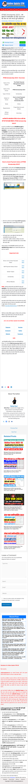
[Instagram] (9, 421)
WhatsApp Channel (8, 42)
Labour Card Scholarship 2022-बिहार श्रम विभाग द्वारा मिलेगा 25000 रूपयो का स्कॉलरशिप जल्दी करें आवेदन (13, 547)
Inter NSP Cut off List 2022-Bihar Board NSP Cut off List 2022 (12, 471)
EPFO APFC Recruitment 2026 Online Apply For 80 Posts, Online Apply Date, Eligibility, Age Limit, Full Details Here (14, 646)
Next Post (14, 432)
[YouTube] (12, 421)
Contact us (23, 779)
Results (16, 9)
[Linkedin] (11, 387)
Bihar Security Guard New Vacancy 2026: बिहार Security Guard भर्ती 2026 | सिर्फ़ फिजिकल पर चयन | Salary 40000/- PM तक (13, 641)
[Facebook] (2, 387)
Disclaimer (5, 779)
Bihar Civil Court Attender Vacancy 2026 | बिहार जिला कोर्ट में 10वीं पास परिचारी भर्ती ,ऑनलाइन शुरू (13, 620)
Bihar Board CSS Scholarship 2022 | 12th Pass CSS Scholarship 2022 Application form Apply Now (13, 528)
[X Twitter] (3, 421)
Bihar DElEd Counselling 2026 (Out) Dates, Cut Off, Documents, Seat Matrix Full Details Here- (13, 657)
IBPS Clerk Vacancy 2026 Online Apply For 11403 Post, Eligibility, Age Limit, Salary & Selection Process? (13, 636)
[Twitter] (5, 387)
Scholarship (5, 21)
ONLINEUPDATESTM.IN (11, 305)
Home (2, 9)
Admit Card (12, 9)
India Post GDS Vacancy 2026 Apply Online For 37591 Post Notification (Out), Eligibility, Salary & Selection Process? (13, 628)
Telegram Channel (9, 45)
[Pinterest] (8, 387)
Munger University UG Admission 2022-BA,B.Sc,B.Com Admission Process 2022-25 (12, 453)
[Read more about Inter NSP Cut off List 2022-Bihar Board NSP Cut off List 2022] (14, 463)
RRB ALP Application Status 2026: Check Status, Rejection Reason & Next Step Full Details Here (13, 632)
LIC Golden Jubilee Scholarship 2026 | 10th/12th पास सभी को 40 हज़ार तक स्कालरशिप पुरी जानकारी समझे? (13, 649)
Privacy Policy (11, 779)
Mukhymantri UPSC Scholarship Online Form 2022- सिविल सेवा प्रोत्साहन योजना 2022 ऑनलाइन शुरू (13, 489)
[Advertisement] (14, 205)
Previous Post (14, 428)
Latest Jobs (6, 9)
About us (17, 779)
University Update (22, 9)
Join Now (22, 42)
